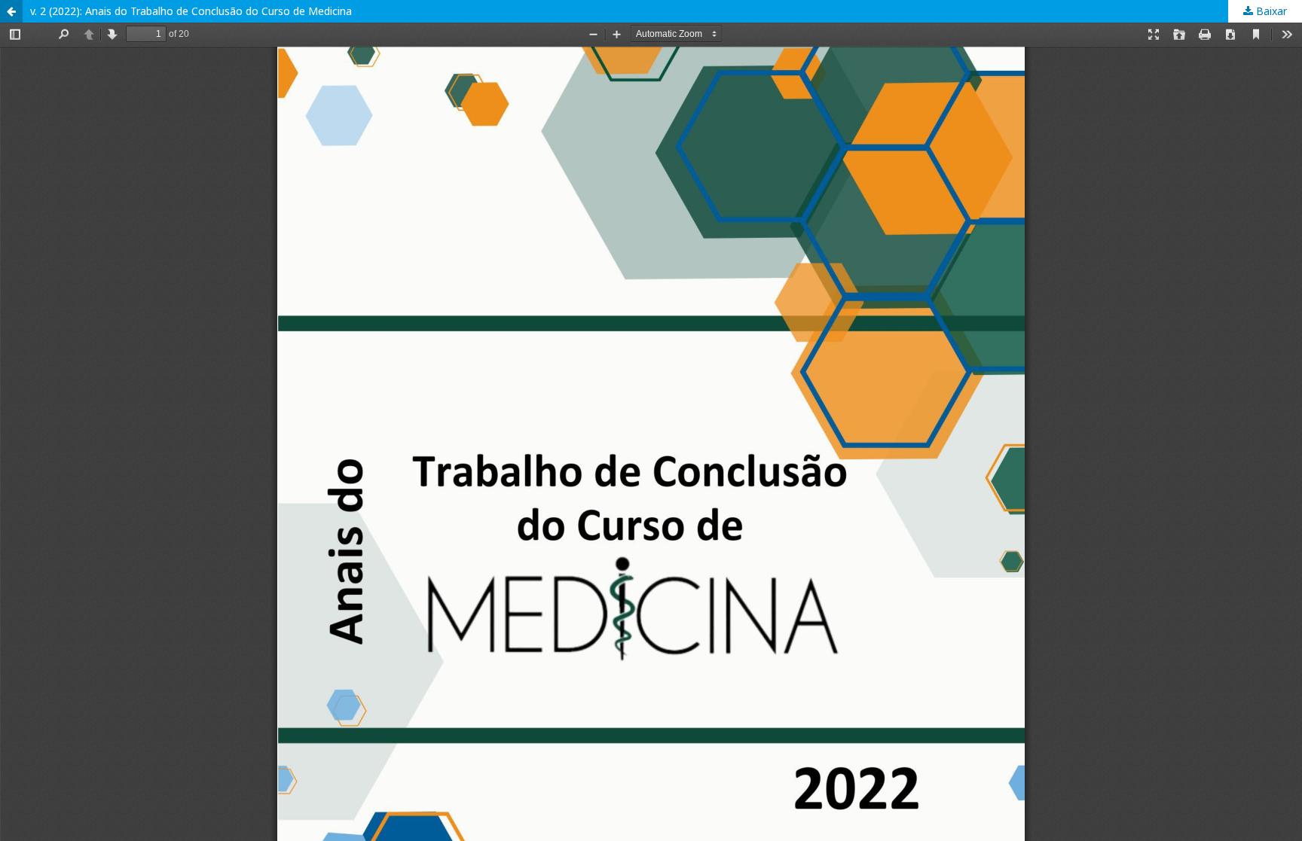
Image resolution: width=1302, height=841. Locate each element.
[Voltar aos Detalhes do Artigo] (11, 11)
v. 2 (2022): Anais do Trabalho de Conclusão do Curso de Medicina (191, 11)
